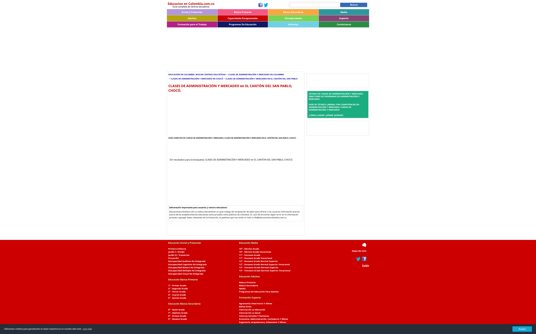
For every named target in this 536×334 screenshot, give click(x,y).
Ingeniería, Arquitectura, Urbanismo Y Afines (262, 322)
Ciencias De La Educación (252, 309)
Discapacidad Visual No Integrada (185, 273)
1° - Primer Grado (177, 285)
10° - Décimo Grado (249, 248)
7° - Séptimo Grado (177, 312)
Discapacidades (293, 18)
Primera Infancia (177, 248)
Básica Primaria (243, 12)
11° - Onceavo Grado (249, 255)
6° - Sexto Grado (176, 309)
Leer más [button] (87, 329)
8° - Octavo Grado (177, 315)
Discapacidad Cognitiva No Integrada (187, 264)
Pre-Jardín (173, 258)
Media (343, 12)
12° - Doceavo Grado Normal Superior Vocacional (264, 264)
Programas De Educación (243, 24)
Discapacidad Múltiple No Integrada (187, 270)
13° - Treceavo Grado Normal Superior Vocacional (264, 270)
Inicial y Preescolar (192, 12)
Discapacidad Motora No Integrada (186, 267)
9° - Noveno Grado (177, 319)
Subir (365, 265)
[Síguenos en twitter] (358, 259)
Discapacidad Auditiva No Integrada (186, 261)
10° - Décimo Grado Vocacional (255, 251)
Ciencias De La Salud (249, 312)
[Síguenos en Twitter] (266, 5)
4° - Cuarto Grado (177, 294)
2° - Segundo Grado (178, 288)
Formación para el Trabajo (192, 24)
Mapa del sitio (359, 250)
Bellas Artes (245, 306)
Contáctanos (344, 24)
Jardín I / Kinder (176, 251)
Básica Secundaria (293, 12)
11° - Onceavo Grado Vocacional (255, 258)
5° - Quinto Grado (177, 297)
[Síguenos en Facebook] (260, 5)
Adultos (192, 18)
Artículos (293, 24)
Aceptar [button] (522, 329)
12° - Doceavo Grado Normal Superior (258, 261)
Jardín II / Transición (179, 255)
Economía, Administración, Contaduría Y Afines (263, 319)
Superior (344, 18)
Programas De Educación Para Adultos (259, 291)
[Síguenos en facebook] (364, 259)
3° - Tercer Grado (177, 291)
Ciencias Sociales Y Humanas (254, 315)
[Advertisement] (250, 48)
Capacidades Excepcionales (243, 18)
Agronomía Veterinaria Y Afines (255, 303)
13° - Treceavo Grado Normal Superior (258, 267)
